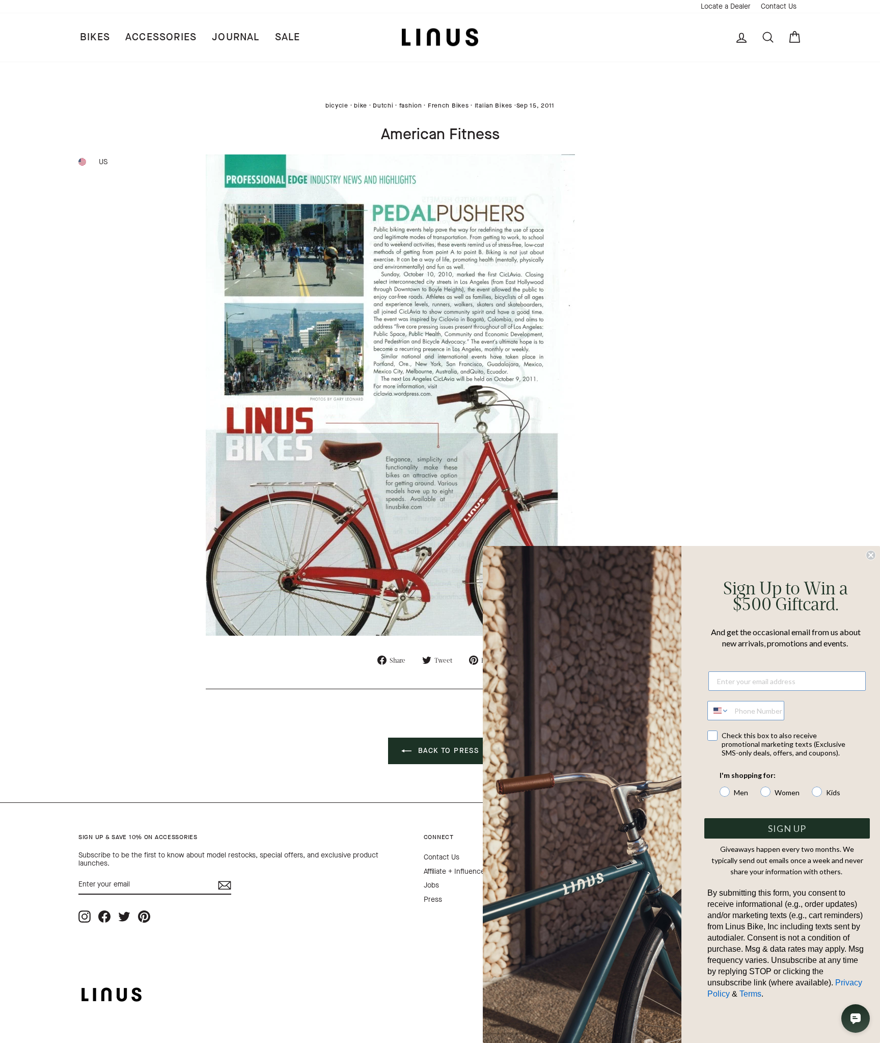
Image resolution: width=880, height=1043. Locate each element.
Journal (235, 37)
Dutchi (383, 105)
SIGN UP (787, 828)
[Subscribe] (224, 885)
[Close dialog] (871, 555)
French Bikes (448, 105)
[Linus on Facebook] (104, 916)
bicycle (336, 105)
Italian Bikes (493, 105)
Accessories (161, 37)
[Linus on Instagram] (84, 916)
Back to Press (447, 750)
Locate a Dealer (726, 6)
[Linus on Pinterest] (144, 916)
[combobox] (718, 710)
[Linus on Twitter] (124, 916)
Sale (287, 37)
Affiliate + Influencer (455, 871)
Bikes (95, 37)
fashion (410, 105)
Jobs (431, 885)
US (103, 162)
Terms (750, 993)
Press (433, 899)
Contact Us (778, 6)
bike (360, 105)
